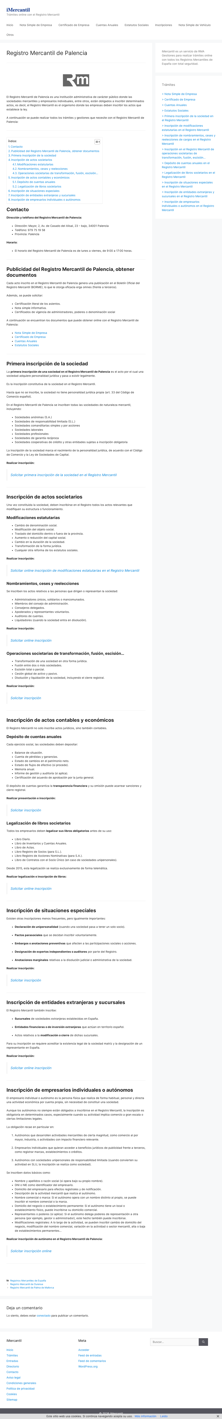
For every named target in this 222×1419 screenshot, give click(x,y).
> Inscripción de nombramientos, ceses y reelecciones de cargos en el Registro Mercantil (188, 139)
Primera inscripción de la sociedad (33, 155)
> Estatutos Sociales (175, 110)
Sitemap (12, 1399)
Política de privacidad (21, 1388)
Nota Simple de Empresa (36, 25)
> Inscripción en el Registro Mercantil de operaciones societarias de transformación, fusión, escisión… (188, 153)
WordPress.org (88, 1366)
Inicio (10, 25)
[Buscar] (203, 1342)
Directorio (13, 1366)
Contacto (17, 146)
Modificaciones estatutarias (35, 164)
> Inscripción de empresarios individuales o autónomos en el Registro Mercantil (188, 206)
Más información (145, 1416)
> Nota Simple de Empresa (179, 94)
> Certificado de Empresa (178, 99)
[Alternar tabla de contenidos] (95, 142)
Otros (10, 34)
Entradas (12, 1361)
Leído (164, 1416)
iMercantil (18, 9)
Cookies (12, 1394)
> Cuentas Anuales (174, 105)
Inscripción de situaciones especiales (35, 191)
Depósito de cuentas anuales (36, 182)
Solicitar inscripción (26, 698)
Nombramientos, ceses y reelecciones (43, 168)
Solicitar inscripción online (31, 1251)
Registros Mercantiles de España (28, 1280)
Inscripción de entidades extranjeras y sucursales (43, 195)
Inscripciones (163, 25)
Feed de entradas (90, 1355)
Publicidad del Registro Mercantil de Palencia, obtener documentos (55, 151)
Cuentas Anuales (107, 25)
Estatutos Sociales (137, 25)
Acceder (83, 1350)
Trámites (12, 1355)
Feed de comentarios (92, 1361)
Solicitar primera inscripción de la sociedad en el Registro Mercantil (64, 475)
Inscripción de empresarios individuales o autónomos (45, 199)
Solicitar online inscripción (31, 640)
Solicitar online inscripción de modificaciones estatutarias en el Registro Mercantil (75, 570)
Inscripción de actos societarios (31, 159)
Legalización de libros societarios (39, 186)
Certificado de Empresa (74, 25)
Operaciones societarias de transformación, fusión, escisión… (58, 173)
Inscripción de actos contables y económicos (40, 177)
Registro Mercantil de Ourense (26, 1284)
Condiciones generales (21, 1383)
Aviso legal (13, 1377)
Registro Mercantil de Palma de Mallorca (32, 1287)
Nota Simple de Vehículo (195, 25)
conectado (44, 1315)
